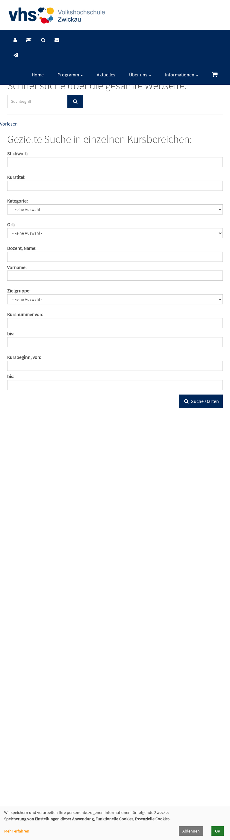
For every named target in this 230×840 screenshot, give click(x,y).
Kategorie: (17, 201)
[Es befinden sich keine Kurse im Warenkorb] (215, 75)
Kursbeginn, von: (24, 357)
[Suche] (43, 39)
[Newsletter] (16, 54)
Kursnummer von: (25, 314)
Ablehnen (191, 831)
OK (217, 831)
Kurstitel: (16, 177)
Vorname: (17, 267)
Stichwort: (17, 153)
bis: (10, 333)
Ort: (11, 224)
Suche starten (204, 401)
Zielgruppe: (19, 291)
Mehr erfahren (16, 831)
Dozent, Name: (22, 248)
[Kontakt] (57, 39)
